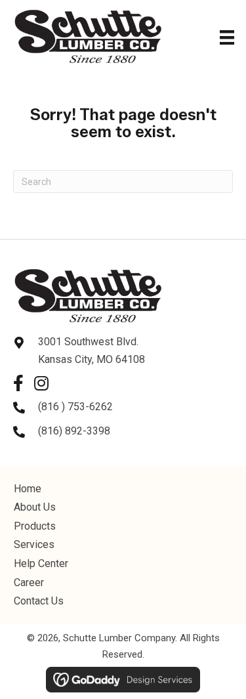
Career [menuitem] (29, 582)
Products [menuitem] (35, 526)
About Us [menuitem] (35, 507)
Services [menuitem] (34, 544)
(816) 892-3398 (74, 431)
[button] (18, 383)
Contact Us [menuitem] (39, 601)
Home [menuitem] (27, 488)
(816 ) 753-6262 (75, 406)
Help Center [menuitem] (41, 563)
